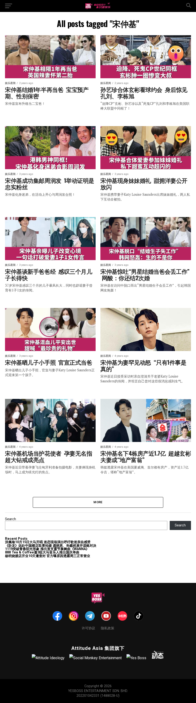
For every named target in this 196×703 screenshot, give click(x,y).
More (97, 502)
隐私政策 (107, 627)
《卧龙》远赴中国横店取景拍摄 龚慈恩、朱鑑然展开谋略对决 (50, 546)
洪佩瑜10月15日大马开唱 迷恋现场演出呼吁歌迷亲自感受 (48, 542)
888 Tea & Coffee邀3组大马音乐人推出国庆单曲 (42, 552)
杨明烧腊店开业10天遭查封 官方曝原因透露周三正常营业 (47, 556)
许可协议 (88, 627)
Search (10, 519)
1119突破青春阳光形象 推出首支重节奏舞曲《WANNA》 (47, 549)
